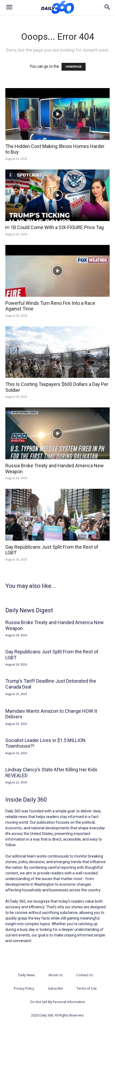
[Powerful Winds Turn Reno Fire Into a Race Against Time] (57, 271)
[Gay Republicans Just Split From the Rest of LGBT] (57, 515)
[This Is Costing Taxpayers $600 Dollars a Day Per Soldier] (57, 352)
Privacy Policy (24, 988)
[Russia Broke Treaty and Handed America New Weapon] (57, 433)
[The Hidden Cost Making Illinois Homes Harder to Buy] (57, 114)
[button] (9, 7)
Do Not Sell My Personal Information (57, 1002)
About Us (55, 975)
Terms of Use (86, 988)
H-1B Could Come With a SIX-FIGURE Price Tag (54, 227)
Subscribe (55, 988)
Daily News (26, 975)
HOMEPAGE (74, 66)
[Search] (107, 7)
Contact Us (84, 975)
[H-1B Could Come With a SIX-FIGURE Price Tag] (57, 195)
